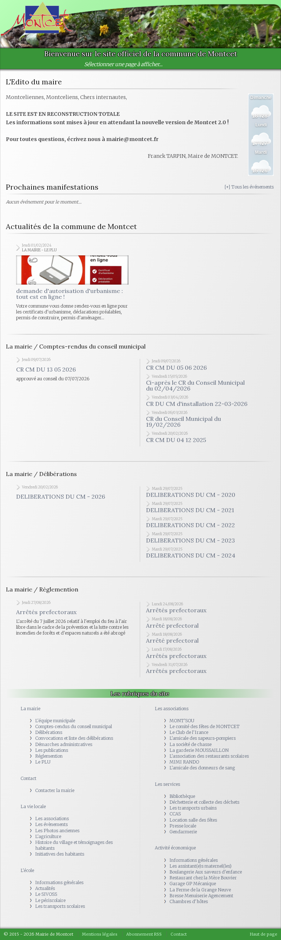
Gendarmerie (183, 831)
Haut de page (263, 934)
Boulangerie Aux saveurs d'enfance (205, 872)
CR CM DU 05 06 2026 (176, 367)
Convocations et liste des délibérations (74, 738)
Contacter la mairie (54, 790)
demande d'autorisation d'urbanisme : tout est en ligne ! (69, 293)
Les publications (51, 750)
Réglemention (49, 756)
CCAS (175, 814)
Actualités (45, 888)
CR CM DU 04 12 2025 (176, 440)
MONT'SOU (181, 720)
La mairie (30, 708)
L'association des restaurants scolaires (209, 756)
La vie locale (33, 806)
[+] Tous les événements (249, 187)
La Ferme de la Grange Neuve (200, 890)
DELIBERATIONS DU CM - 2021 (190, 510)
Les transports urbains (193, 808)
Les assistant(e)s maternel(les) (200, 866)
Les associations (52, 818)
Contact (28, 778)
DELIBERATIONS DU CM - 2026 (60, 496)
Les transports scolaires (60, 906)
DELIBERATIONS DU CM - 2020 (190, 494)
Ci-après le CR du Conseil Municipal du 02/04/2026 (195, 385)
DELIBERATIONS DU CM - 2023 (190, 540)
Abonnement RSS (144, 934)
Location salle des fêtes (193, 820)
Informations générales (59, 882)
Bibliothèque (182, 796)
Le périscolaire (50, 900)
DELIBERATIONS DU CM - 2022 (190, 525)
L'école (27, 870)
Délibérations (48, 732)
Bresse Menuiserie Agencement (201, 895)
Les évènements (51, 824)
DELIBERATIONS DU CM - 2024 (190, 555)
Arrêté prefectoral (172, 625)
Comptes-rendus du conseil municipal (73, 726)
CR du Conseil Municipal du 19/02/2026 (183, 421)
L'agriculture (48, 836)
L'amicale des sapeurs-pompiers (202, 738)
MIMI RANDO (184, 762)
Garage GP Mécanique (192, 883)
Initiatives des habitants (59, 854)
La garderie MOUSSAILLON (199, 750)
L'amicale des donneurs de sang (202, 767)
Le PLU (42, 762)
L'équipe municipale (55, 720)
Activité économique (175, 847)
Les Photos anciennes (57, 830)
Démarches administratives (63, 744)
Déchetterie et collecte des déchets (204, 802)
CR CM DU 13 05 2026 (46, 369)
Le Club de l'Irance (188, 732)
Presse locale (182, 826)
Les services (167, 784)
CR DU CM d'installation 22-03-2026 (196, 403)
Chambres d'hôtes (188, 901)
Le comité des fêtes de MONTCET (204, 726)
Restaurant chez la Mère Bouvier (203, 877)
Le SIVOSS (46, 894)
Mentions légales (99, 934)
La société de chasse (190, 744)
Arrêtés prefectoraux (46, 612)
